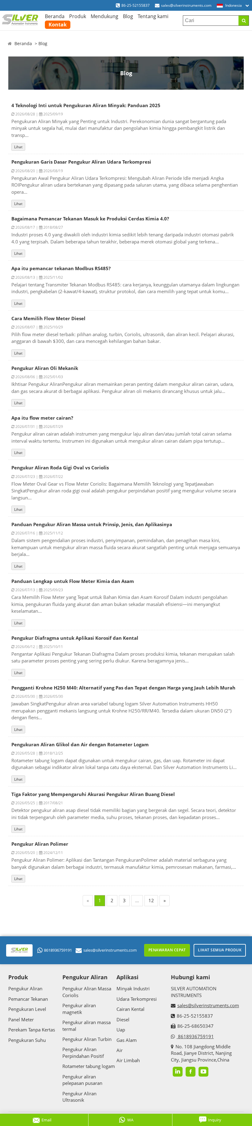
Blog (128, 16)
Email (46, 1120)
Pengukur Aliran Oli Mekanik (44, 368)
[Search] (243, 20)
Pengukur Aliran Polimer (39, 844)
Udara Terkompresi (136, 999)
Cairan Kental (130, 1009)
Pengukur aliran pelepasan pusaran (82, 1080)
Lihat (18, 146)
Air (119, 1050)
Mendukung (104, 16)
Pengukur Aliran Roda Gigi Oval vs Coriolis (60, 467)
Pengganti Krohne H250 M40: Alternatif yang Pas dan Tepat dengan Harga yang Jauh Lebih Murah (123, 688)
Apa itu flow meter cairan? (42, 418)
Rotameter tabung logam (88, 1066)
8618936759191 (58, 950)
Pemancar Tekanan (28, 999)
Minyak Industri (133, 988)
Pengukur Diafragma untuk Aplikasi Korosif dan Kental (74, 638)
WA (130, 1120)
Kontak (58, 24)
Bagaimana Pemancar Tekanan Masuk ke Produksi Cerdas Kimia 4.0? (90, 218)
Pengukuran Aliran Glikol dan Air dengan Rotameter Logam (80, 744)
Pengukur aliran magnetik (79, 1008)
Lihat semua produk (220, 950)
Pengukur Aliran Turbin (87, 1039)
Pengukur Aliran (25, 988)
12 (151, 900)
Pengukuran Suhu (27, 1040)
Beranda (55, 16)
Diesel (122, 1019)
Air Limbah (128, 1060)
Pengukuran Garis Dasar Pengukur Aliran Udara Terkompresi (81, 162)
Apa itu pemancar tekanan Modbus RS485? (61, 268)
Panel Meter (21, 1019)
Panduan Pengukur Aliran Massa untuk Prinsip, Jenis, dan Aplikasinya (91, 524)
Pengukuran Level (27, 1009)
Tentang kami (153, 16)
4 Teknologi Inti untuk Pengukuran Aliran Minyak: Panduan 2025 (85, 105)
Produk (77, 16)
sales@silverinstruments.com (186, 5)
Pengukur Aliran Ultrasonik (79, 1096)
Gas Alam (126, 1040)
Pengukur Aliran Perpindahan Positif (83, 1052)
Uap (120, 1030)
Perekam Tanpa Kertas (31, 1030)
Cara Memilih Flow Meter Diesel (48, 318)
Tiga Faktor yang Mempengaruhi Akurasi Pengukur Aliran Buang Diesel (93, 794)
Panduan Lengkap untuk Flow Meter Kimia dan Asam (72, 581)
